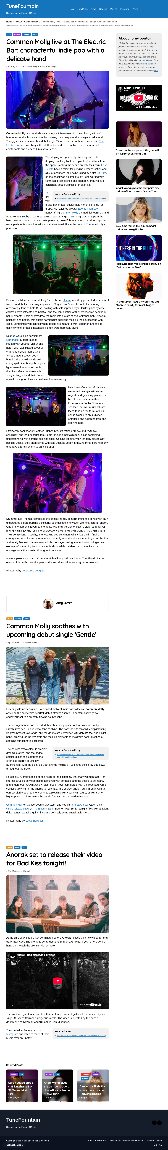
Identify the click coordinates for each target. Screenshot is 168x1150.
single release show (17, 808)
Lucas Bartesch (34, 820)
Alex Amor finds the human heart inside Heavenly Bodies (136, 227)
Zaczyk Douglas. (35, 570)
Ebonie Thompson (88, 208)
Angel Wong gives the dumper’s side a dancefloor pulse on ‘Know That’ (138, 189)
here (156, 70)
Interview (11, 1065)
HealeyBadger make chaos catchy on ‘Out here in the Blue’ (138, 265)
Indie (35, 34)
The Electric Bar (42, 808)
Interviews (124, 9)
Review (18, 22)
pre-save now (80, 804)
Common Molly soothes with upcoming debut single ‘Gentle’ (82, 198)
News (93, 9)
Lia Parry (102, 172)
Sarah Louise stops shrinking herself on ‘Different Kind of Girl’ (137, 152)
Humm (67, 300)
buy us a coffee (146, 64)
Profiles (113, 9)
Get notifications (13, 1145)
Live (9, 34)
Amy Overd (64, 603)
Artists (135, 9)
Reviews (103, 9)
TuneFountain (22, 6)
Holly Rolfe (29, 1080)
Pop (24, 847)
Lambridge (51, 67)
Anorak (27, 871)
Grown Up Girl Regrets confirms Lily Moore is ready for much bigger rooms (137, 305)
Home (71, 9)
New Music (83, 9)
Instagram (12, 1034)
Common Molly (31, 22)
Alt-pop (26, 34)
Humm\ (42, 67)
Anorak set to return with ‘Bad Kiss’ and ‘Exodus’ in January (81, 1036)
